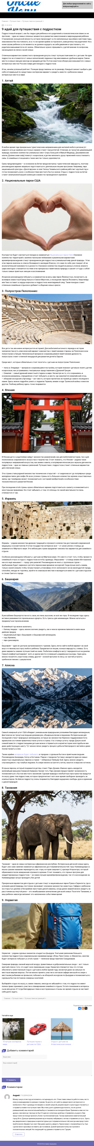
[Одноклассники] (82, 1008)
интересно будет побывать (26, 754)
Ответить (18, 1134)
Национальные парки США (61, 255)
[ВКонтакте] (79, 1008)
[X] (86, 1008)
